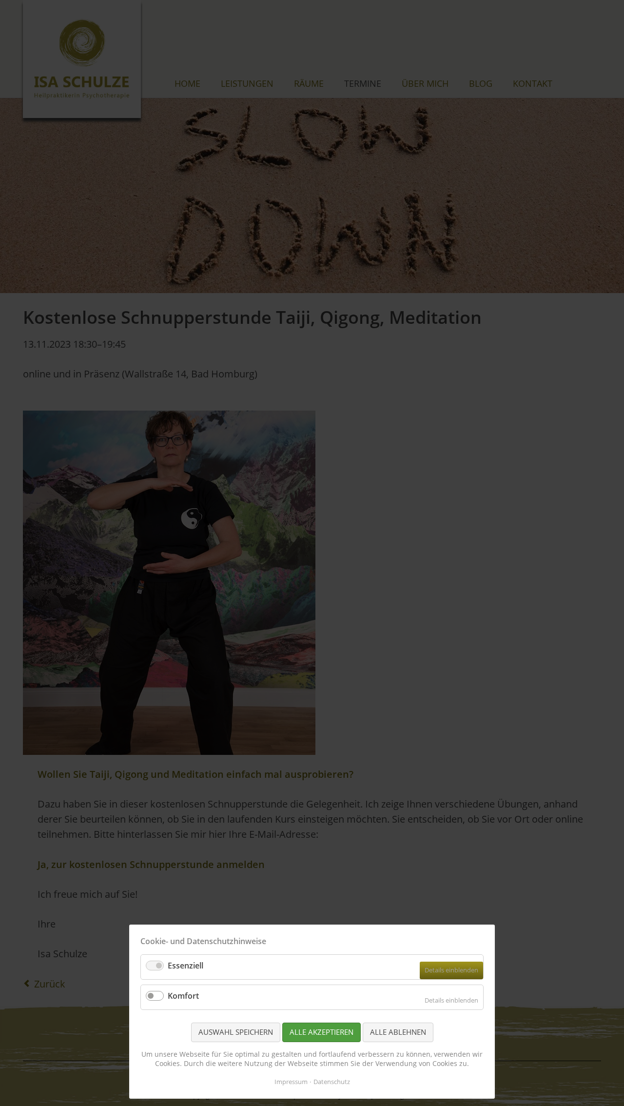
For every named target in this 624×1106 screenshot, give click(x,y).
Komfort (183, 995)
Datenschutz (331, 1081)
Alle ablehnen (398, 1032)
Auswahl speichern (235, 1032)
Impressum (291, 1081)
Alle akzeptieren (321, 1032)
